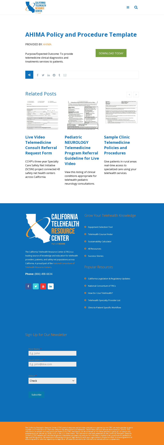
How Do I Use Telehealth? (100, 293)
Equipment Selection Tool (100, 227)
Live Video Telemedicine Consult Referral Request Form (41, 145)
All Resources (94, 248)
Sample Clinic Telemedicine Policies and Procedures (117, 145)
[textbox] (49, 381)
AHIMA (47, 44)
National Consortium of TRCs (102, 285)
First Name (35, 349)
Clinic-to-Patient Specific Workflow (104, 307)
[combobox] (52, 381)
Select (33, 375)
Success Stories (95, 255)
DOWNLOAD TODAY (111, 53)
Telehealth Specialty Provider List (104, 300)
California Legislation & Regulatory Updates (109, 278)
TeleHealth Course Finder (100, 234)
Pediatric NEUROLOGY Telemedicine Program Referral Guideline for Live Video (82, 150)
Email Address (37, 360)
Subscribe (36, 394)
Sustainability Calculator (99, 241)
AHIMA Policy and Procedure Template (81, 34)
